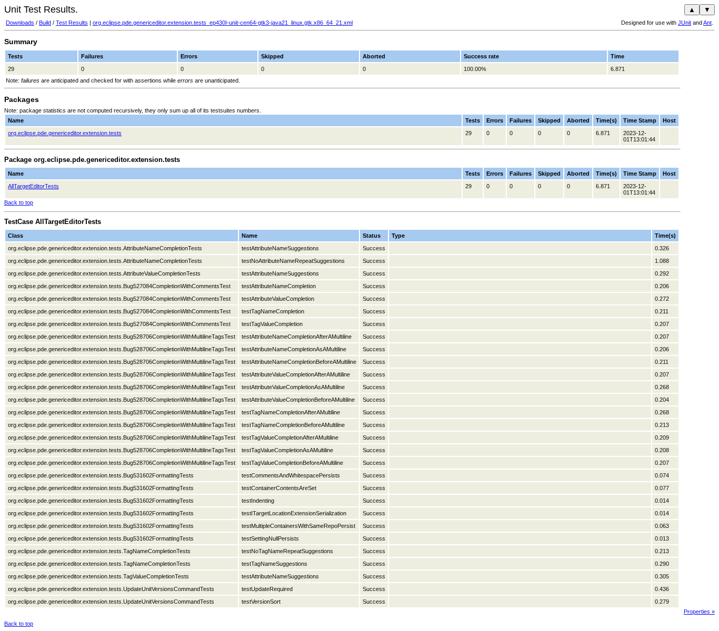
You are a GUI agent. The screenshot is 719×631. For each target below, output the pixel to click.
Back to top (18, 202)
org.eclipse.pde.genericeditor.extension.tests (65, 133)
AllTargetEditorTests (33, 186)
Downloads (20, 22)
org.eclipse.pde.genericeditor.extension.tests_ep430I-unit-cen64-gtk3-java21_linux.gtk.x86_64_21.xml (223, 22)
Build (45, 22)
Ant (707, 22)
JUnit (684, 22)
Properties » (699, 611)
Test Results (72, 22)
